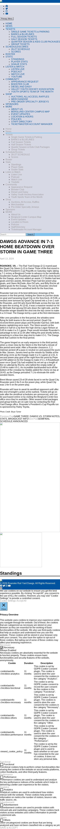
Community (12, 79)
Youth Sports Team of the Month (32, 91)
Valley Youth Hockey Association (32, 89)
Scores (16, 52)
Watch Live (18, 74)
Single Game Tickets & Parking (30, 32)
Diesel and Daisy (21, 86)
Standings (17, 59)
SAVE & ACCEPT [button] (9, 828)
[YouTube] (7, 13)
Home (9, 23)
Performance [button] (6, 774)
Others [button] (3, 817)
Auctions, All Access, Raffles (30, 96)
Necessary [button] (5, 645)
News (9, 26)
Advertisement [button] (7, 802)
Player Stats (19, 62)
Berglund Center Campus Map (30, 111)
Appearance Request (25, 81)
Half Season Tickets (24, 39)
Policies (16, 119)
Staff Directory (21, 121)
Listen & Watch (15, 67)
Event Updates (20, 114)
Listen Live (18, 69)
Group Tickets (20, 44)
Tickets (10, 29)
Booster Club (20, 84)
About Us (17, 109)
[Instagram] (7, 11)
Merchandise (19, 99)
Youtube (16, 77)
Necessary (9, 647)
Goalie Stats (19, 64)
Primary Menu (6, 19)
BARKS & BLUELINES (22, 34)
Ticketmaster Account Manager (31, 124)
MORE (9, 106)
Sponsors (12, 104)
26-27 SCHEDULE (20, 49)
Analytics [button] (4, 787)
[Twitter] (7, 8)
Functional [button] (5, 762)
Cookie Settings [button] (8, 601)
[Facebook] (7, 6)
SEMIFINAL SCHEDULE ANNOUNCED (25, 420)
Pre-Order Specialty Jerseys (30, 101)
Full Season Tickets (24, 37)
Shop (9, 94)
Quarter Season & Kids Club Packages (35, 42)
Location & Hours (22, 116)
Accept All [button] (21, 601)
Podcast (16, 72)
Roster (10, 54)
